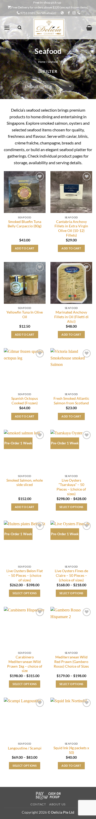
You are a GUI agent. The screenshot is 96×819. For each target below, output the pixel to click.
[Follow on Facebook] (68, 13)
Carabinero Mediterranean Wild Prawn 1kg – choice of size (24, 664)
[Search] (20, 28)
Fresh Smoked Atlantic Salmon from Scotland (71, 400)
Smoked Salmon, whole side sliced (24, 482)
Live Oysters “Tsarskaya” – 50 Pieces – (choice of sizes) (71, 487)
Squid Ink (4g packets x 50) (71, 750)
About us (57, 804)
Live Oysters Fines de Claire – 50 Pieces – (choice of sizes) (71, 575)
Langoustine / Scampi (24, 748)
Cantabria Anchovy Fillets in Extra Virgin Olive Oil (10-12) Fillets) (71, 228)
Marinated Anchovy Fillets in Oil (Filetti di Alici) (71, 316)
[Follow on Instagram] (74, 13)
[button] (7, 27)
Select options (71, 507)
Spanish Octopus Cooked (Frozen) (24, 400)
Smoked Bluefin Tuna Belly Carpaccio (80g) (24, 224)
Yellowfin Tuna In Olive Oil (24, 314)
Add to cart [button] (25, 248)
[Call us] (78, 13)
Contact (38, 804)
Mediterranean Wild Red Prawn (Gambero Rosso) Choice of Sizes (71, 661)
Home (42, 61)
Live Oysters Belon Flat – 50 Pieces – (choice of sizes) (24, 575)
